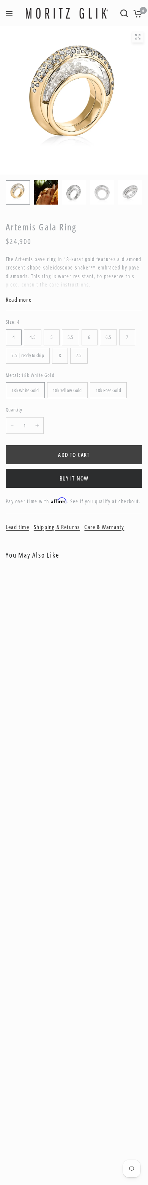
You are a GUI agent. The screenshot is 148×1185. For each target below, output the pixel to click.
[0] (136, 13)
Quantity (14, 409)
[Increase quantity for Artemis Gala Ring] (37, 425)
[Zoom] (137, 37)
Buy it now (74, 478)
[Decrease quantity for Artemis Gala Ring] (12, 425)
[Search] (124, 13)
